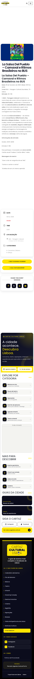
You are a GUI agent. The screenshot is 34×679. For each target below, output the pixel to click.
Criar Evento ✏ (9, 630)
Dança (10, 252)
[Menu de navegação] (30, 3)
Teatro (7, 586)
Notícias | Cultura (10, 626)
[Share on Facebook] (8, 286)
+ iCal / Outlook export (17, 268)
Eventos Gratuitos (11, 599)
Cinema (7, 604)
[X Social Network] (14, 286)
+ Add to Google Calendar (17, 261)
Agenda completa (10, 369)
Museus (7, 617)
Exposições (8, 612)
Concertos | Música (14, 250)
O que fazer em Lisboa (14, 568)
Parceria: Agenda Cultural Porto (17, 666)
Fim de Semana (10, 577)
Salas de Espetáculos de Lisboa (15, 621)
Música (7, 582)
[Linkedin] (19, 286)
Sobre (8, 653)
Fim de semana (26, 369)
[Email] (25, 286)
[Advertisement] (17, 25)
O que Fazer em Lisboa (14, 674)
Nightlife (8, 608)
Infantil (7, 590)
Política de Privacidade (12, 658)
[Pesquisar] (26, 3)
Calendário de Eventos (12, 573)
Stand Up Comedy (11, 595)
